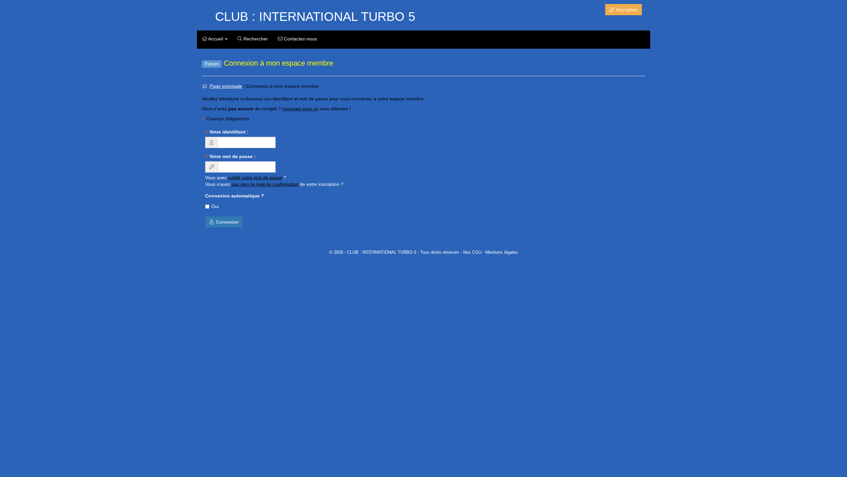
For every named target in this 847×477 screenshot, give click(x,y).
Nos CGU (472, 252)
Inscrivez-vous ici (300, 108)
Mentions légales (501, 252)
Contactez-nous (300, 38)
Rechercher (255, 38)
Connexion (226, 222)
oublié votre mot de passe (255, 177)
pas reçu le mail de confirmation (265, 184)
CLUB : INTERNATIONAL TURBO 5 (315, 17)
